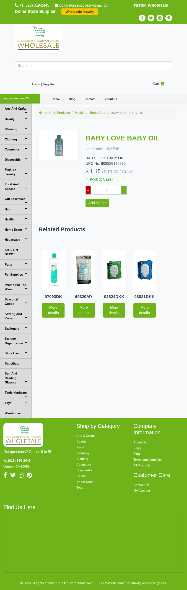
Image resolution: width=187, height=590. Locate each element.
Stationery (12, 328)
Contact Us (141, 485)
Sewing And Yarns (13, 316)
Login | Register (43, 84)
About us (110, 99)
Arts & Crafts (85, 435)
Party (8, 264)
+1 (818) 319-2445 (34, 5)
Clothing (11, 139)
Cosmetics (12, 149)
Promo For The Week (15, 287)
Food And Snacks (12, 187)
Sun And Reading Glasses (11, 378)
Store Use (11, 353)
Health (9, 219)
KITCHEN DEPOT (11, 252)
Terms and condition (148, 459)
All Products (142, 465)
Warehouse (13, 413)
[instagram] (159, 18)
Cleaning (11, 129)
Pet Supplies (14, 274)
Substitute (12, 363)
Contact (90, 99)
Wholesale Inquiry (80, 11)
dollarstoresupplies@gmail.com (84, 5)
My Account (141, 490)
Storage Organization (14, 341)
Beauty (9, 119)
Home (56, 99)
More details (53, 310)
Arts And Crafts (15, 108)
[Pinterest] (168, 18)
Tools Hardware (16, 392)
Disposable (13, 159)
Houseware (12, 239)
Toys (8, 403)
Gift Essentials (15, 199)
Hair (7, 209)
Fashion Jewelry (10, 172)
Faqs (137, 448)
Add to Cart (97, 203)
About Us (140, 442)
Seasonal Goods (11, 302)
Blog (72, 99)
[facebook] (142, 18)
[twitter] (151, 18)
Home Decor (13, 229)
